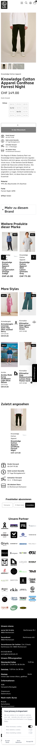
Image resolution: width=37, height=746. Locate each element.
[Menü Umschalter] (22, 3)
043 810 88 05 (6, 651)
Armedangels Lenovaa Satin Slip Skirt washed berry (7, 327)
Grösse (4, 103)
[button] (33, 257)
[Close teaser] (31, 383)
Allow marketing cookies (13, 733)
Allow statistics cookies (13, 730)
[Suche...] (26, 3)
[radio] (12, 104)
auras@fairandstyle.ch (9, 654)
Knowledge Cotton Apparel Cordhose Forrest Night (16, 445)
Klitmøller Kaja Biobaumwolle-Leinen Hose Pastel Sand (26, 377)
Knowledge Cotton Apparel (11, 74)
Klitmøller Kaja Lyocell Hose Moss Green (24, 326)
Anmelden (30, 505)
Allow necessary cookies (14, 726)
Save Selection (18, 741)
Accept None (7, 741)
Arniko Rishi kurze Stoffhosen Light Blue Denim (6, 378)
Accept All (29, 741)
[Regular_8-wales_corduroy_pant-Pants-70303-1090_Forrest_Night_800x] (18, 38)
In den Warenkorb (18, 130)
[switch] (30, 726)
